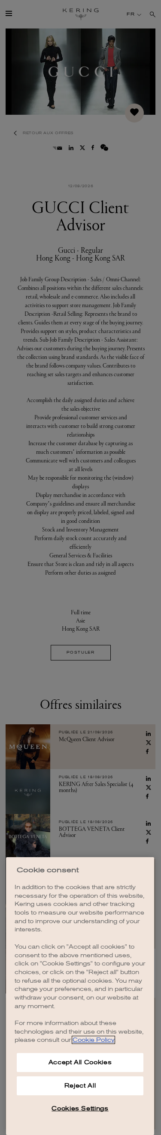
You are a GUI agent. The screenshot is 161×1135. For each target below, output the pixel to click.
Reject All (80, 1085)
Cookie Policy (93, 1040)
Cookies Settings (80, 1108)
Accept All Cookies (80, 1062)
